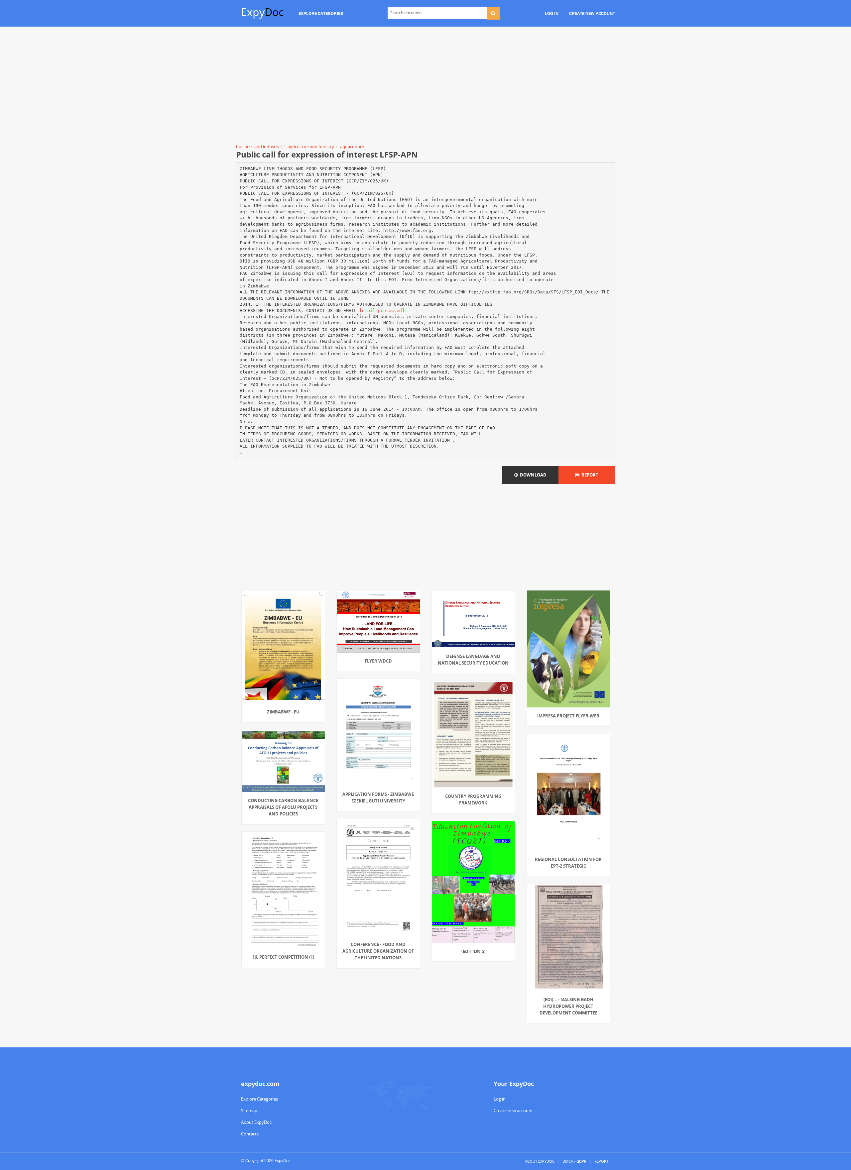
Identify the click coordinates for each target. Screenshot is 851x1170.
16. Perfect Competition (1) (283, 957)
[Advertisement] (425, 86)
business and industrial (259, 147)
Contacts (250, 1134)
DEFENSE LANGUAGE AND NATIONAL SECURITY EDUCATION (473, 659)
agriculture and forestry (311, 147)
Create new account (513, 1111)
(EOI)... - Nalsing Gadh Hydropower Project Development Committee (568, 1006)
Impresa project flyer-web (568, 716)
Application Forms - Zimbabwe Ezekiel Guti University (378, 797)
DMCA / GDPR (574, 1161)
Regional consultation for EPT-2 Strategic (568, 862)
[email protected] (382, 310)
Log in (500, 1099)
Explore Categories (259, 1099)
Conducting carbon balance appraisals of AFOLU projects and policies (283, 807)
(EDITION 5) (473, 951)
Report (588, 475)
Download (532, 475)
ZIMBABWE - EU (283, 712)
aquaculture (352, 147)
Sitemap (249, 1111)
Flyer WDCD (378, 661)
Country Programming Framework (473, 799)
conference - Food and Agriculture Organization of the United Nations (378, 951)
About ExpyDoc (256, 1122)
